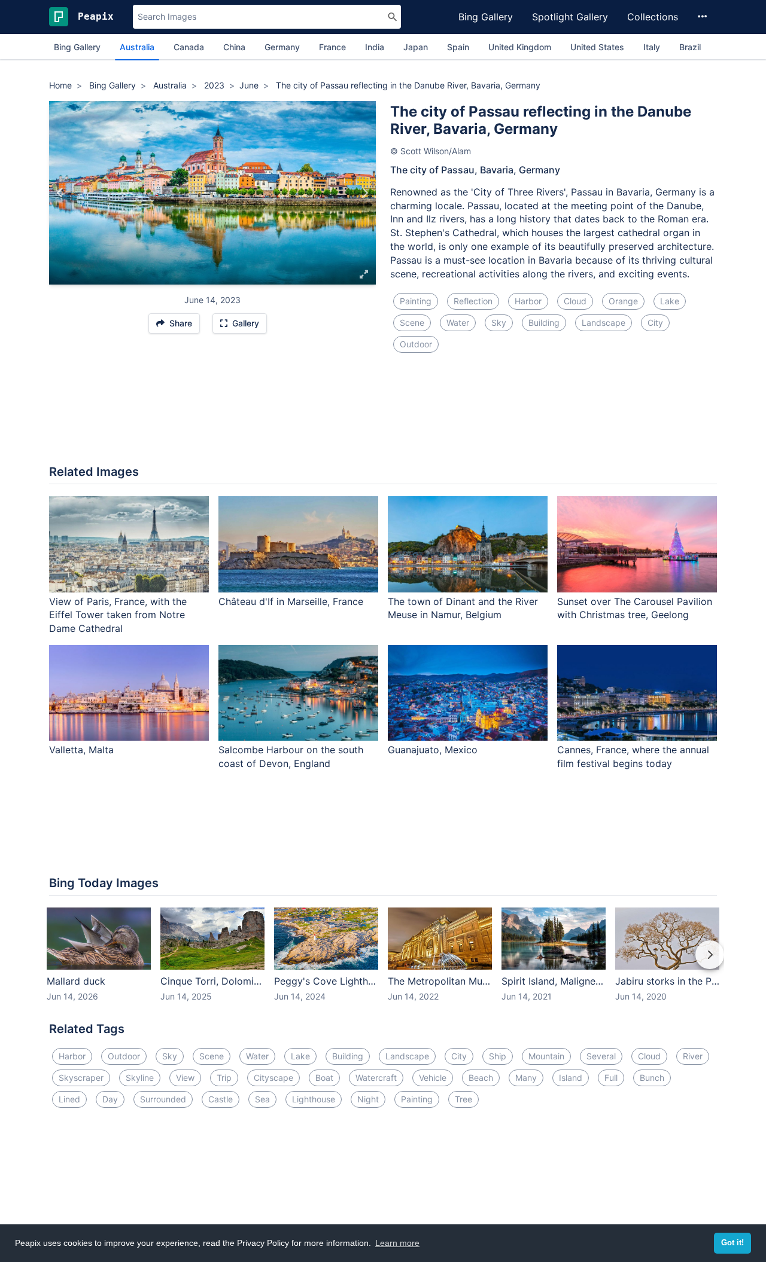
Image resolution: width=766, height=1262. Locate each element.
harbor (528, 301)
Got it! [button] (732, 1243)
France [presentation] (332, 47)
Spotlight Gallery (570, 17)
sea (262, 1099)
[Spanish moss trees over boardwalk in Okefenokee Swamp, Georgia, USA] (60, 193)
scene (412, 322)
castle (220, 1099)
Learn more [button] (397, 1243)
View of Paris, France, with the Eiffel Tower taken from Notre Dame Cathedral (118, 615)
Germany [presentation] (282, 47)
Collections (652, 17)
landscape (603, 322)
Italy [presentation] (651, 47)
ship (497, 1056)
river (693, 1056)
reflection (473, 301)
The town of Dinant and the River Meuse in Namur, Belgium (463, 608)
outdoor (416, 344)
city (655, 322)
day (110, 1099)
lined (69, 1099)
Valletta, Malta (81, 750)
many (526, 1077)
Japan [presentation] (415, 47)
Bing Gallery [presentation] (77, 47)
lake (669, 301)
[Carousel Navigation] (383, 963)
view (185, 1077)
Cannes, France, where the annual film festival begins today (633, 756)
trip (224, 1077)
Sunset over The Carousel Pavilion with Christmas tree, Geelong (634, 608)
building (544, 322)
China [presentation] (234, 47)
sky (498, 322)
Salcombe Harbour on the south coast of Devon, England (290, 756)
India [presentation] (374, 47)
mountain (546, 1056)
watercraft (376, 1077)
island (570, 1077)
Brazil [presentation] (690, 47)
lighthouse (313, 1099)
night (368, 1099)
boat (324, 1077)
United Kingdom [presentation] (519, 47)
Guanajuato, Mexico (433, 750)
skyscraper (81, 1077)
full (611, 1077)
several (601, 1056)
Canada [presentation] (189, 47)
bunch (652, 1077)
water (457, 322)
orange (623, 301)
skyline (140, 1077)
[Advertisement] (383, 416)
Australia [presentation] (137, 47)
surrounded (163, 1099)
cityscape (273, 1077)
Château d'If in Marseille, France (290, 601)
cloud (575, 301)
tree (463, 1099)
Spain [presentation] (458, 47)
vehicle (432, 1077)
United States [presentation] (597, 47)
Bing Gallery (485, 17)
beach (481, 1077)
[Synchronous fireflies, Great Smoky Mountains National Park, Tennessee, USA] (365, 193)
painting (415, 301)
